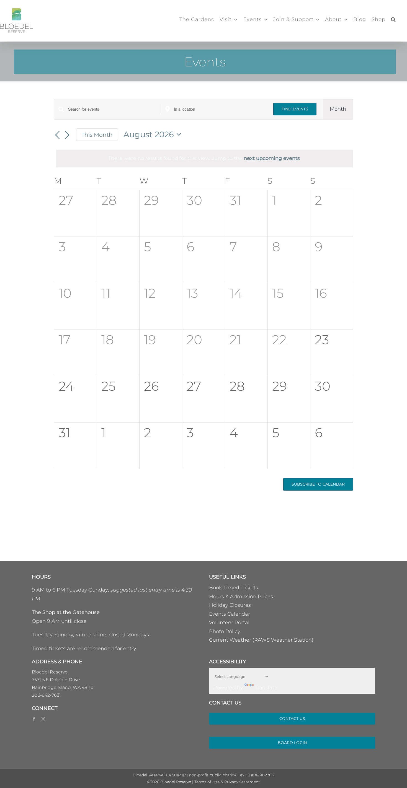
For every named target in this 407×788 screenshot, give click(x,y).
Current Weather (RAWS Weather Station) (261, 640)
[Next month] (67, 135)
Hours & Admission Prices (241, 596)
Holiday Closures (230, 605)
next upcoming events (272, 158)
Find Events (295, 109)
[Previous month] (57, 135)
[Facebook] (34, 719)
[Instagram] (43, 719)
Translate (266, 688)
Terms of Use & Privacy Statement (227, 781)
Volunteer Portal (229, 622)
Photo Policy (224, 631)
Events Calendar (229, 614)
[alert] (204, 158)
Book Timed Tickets (233, 588)
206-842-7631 (46, 695)
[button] (393, 19)
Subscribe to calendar (318, 484)
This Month (97, 134)
